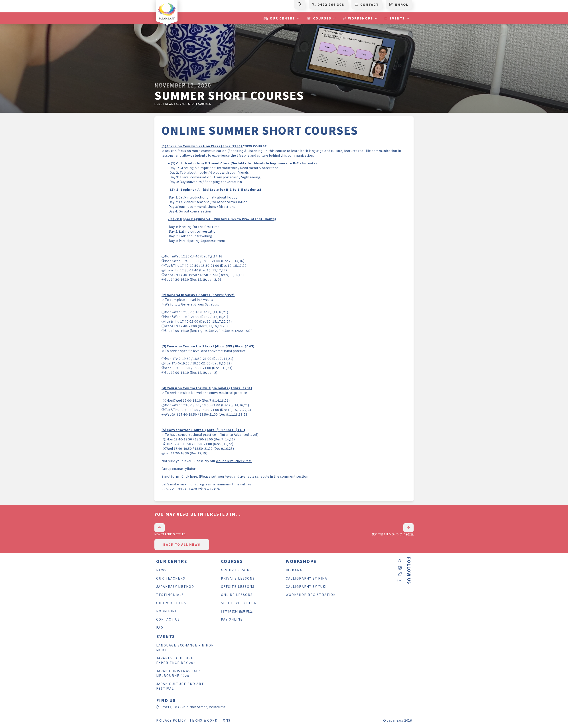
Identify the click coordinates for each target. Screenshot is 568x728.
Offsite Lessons (237, 586)
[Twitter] (400, 574)
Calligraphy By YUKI (306, 586)
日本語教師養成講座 (237, 611)
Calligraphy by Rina (306, 578)
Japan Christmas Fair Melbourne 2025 (178, 673)
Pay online (232, 619)
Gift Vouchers (171, 603)
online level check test (234, 461)
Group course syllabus (179, 468)
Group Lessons (236, 570)
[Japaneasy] (167, 10)
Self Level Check (238, 603)
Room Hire (166, 611)
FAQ (159, 627)
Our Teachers (170, 578)
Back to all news (181, 544)
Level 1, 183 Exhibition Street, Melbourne (193, 707)
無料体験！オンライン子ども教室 (393, 534)
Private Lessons (238, 578)
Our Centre (282, 18)
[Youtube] (400, 581)
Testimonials (170, 594)
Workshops (360, 18)
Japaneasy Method (175, 586)
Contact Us (168, 619)
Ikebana (294, 570)
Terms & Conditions (210, 720)
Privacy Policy (171, 720)
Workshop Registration (311, 594)
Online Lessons (237, 594)
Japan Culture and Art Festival (180, 686)
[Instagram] (400, 568)
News (169, 103)
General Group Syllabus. (200, 304)
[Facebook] (400, 561)
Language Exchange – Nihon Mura (185, 647)
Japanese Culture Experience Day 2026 (177, 660)
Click (185, 476)
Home (158, 103)
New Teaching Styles (169, 534)
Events (397, 18)
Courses (322, 18)
